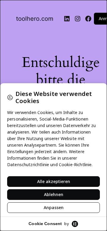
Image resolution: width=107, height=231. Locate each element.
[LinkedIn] (66, 18)
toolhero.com (34, 18)
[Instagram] (77, 18)
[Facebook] (88, 18)
